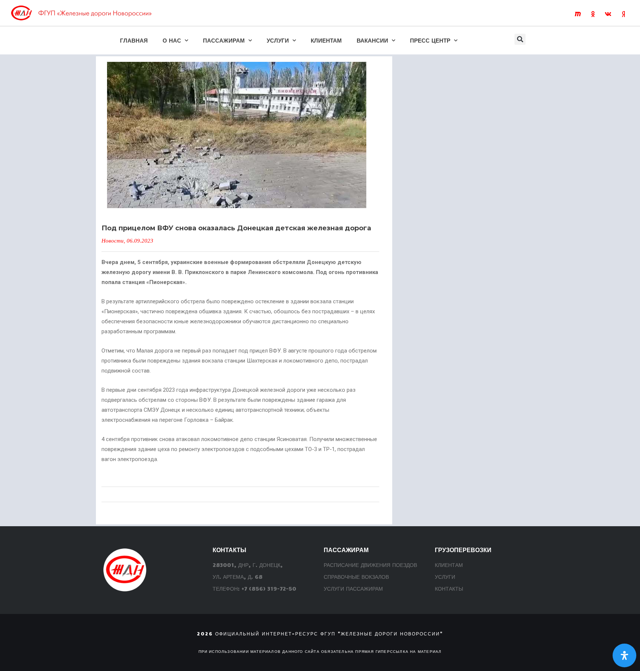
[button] (520, 39)
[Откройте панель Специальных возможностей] (624, 655)
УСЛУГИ (278, 40)
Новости (112, 241)
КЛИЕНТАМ (326, 40)
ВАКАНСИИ (372, 40)
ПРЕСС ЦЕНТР (430, 40)
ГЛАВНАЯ (134, 40)
